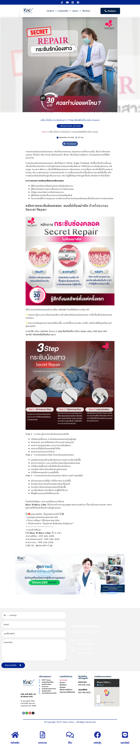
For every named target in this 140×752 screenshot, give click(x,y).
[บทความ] (42, 734)
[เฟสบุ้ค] (97, 734)
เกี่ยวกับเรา (86, 11)
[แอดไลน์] (125, 734)
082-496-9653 (84, 692)
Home (44, 131)
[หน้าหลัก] (15, 734)
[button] (70, 143)
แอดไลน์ (125, 743)
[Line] (72, 2)
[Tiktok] (62, 2)
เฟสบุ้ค (97, 743)
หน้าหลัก (15, 743)
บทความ (75, 11)
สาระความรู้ (63, 680)
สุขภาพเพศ (77, 126)
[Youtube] (67, 2)
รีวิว (70, 743)
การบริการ (50, 11)
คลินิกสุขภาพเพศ (66, 126)
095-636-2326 (84, 685)
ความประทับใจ (63, 11)
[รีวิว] (70, 734)
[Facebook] (78, 2)
